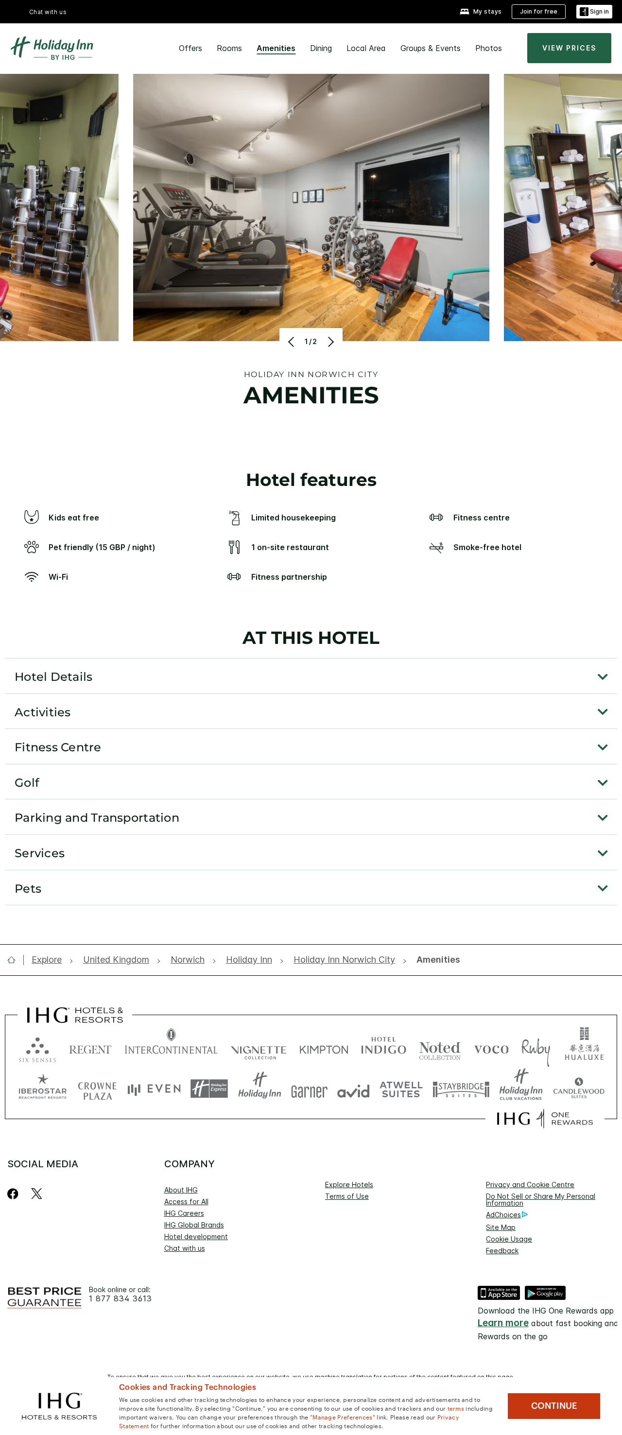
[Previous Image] (292, 341)
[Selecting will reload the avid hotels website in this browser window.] (353, 1088)
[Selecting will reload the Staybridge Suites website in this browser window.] (461, 1088)
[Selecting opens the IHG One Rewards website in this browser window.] (545, 1118)
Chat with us (184, 1248)
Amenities (276, 48)
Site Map (501, 1227)
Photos (488, 48)
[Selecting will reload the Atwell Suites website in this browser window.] (401, 1088)
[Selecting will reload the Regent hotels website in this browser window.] (90, 1047)
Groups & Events (430, 48)
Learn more (503, 1323)
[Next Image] (330, 341)
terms (456, 1407)
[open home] (15, 959)
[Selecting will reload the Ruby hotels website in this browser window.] (535, 1047)
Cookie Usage (509, 1239)
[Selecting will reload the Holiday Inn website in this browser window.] (259, 1088)
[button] (594, 12)
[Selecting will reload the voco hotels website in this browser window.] (491, 1047)
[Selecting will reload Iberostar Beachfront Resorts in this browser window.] (43, 1088)
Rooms (229, 48)
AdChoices (503, 1214)
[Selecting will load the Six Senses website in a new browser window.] (37, 1047)
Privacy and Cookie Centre (530, 1184)
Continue (554, 1405)
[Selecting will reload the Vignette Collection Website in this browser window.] (259, 1047)
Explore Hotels (349, 1184)
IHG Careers (184, 1213)
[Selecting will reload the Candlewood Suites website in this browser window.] (579, 1088)
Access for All (186, 1201)
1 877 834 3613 (120, 1298)
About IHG (181, 1190)
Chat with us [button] (48, 12)
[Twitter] (36, 1193)
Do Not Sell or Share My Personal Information (540, 1199)
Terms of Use (347, 1196)
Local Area (366, 48)
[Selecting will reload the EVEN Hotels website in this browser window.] (154, 1088)
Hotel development (196, 1236)
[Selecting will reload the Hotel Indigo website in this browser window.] (383, 1047)
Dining (321, 48)
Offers (190, 48)
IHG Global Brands (194, 1225)
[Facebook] (14, 1193)
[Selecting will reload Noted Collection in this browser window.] (439, 1047)
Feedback (502, 1250)
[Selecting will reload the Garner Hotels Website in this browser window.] (309, 1088)
